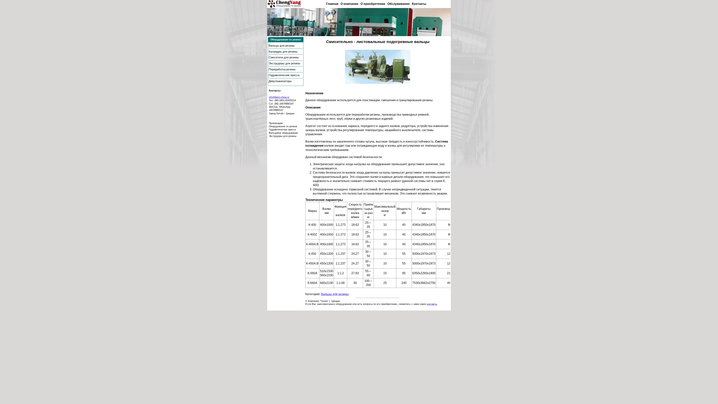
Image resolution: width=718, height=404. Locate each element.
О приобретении (372, 3)
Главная (332, 3)
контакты (432, 304)
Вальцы (282, 45)
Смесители (284, 57)
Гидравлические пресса (284, 75)
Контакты (419, 3)
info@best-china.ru (279, 97)
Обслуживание (398, 3)
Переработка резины (282, 69)
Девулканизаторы (280, 81)
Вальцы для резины (335, 294)
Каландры (283, 51)
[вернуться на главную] (284, 4)
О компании (349, 3)
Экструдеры (284, 63)
